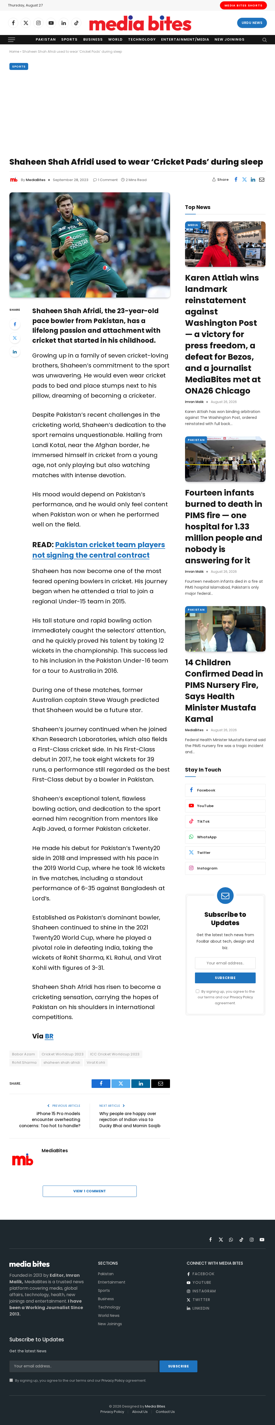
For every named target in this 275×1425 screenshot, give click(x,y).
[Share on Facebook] (236, 179)
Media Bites (155, 1406)
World (115, 39)
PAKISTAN (196, 440)
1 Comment (108, 179)
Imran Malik (194, 401)
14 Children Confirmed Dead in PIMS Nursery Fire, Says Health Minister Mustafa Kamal (224, 691)
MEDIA (193, 225)
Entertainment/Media (185, 39)
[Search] (264, 39)
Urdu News (252, 22)
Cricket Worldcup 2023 (63, 1054)
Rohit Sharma (24, 1062)
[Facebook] (14, 324)
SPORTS (19, 66)
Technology (142, 39)
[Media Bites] (140, 23)
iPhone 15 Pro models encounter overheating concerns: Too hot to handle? (49, 1120)
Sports (69, 39)
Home (14, 51)
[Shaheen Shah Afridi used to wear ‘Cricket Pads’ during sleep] (89, 245)
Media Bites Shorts (243, 5)
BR (49, 1036)
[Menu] (11, 39)
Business (93, 39)
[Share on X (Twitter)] (244, 179)
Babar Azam (23, 1054)
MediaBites (35, 179)
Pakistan (46, 39)
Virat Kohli (96, 1062)
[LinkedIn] (14, 351)
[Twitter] (14, 338)
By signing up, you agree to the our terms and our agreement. (226, 997)
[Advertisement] (137, 112)
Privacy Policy (241, 997)
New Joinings (230, 39)
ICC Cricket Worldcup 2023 (115, 1054)
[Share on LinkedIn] (253, 179)
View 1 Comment (89, 1191)
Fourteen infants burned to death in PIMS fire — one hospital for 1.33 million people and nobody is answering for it (223, 526)
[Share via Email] (262, 179)
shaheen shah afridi (62, 1062)
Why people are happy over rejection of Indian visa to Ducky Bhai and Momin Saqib (129, 1120)
